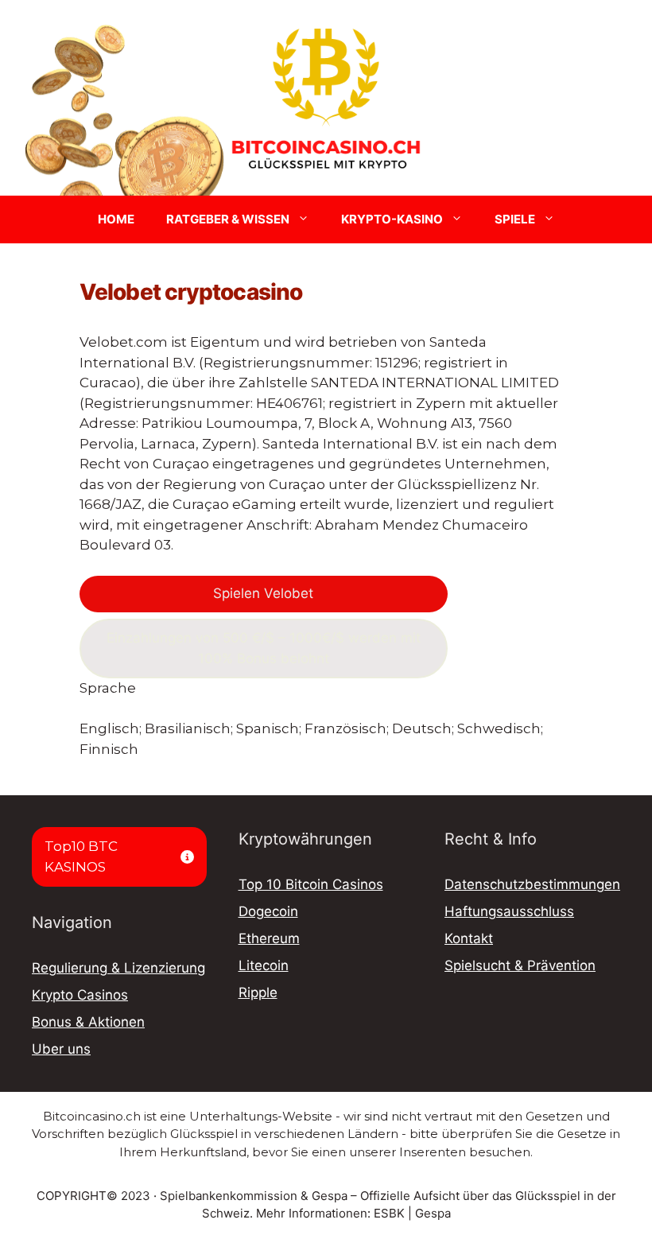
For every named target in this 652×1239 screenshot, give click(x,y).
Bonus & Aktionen (88, 1022)
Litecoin (264, 965)
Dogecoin (268, 911)
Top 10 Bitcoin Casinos (311, 884)
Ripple (258, 992)
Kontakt (468, 938)
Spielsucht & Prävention (520, 965)
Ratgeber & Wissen (227, 219)
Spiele (515, 219)
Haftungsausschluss (509, 911)
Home (116, 219)
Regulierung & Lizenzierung (118, 968)
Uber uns (61, 1049)
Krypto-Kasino (392, 219)
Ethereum (269, 938)
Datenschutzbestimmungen (532, 884)
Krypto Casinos (80, 995)
